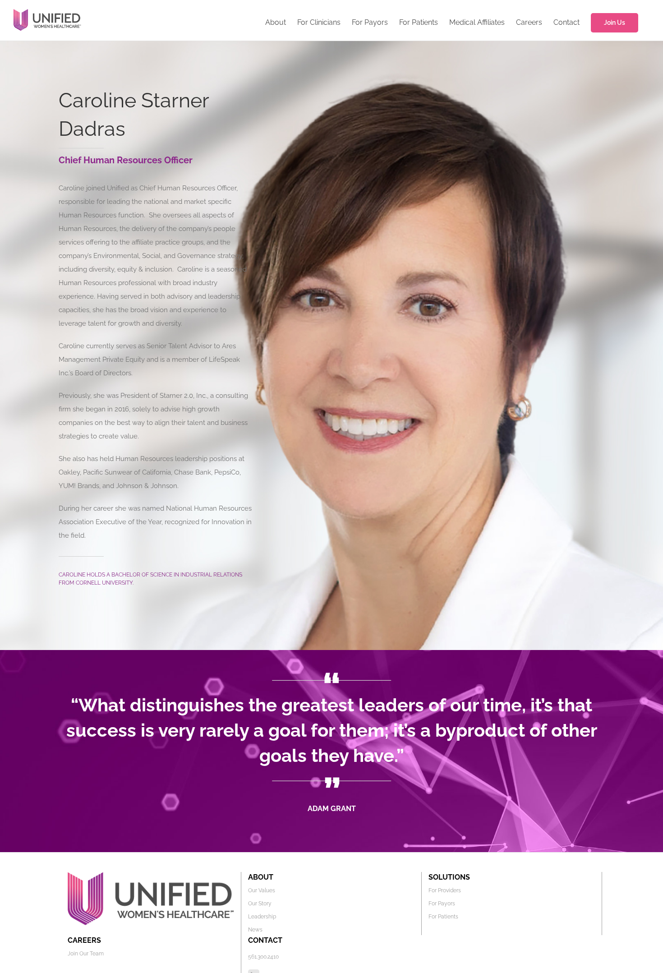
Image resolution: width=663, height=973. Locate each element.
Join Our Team (86, 953)
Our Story (260, 903)
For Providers (444, 890)
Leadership (262, 916)
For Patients (443, 916)
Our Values (261, 890)
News (255, 930)
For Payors (441, 903)
